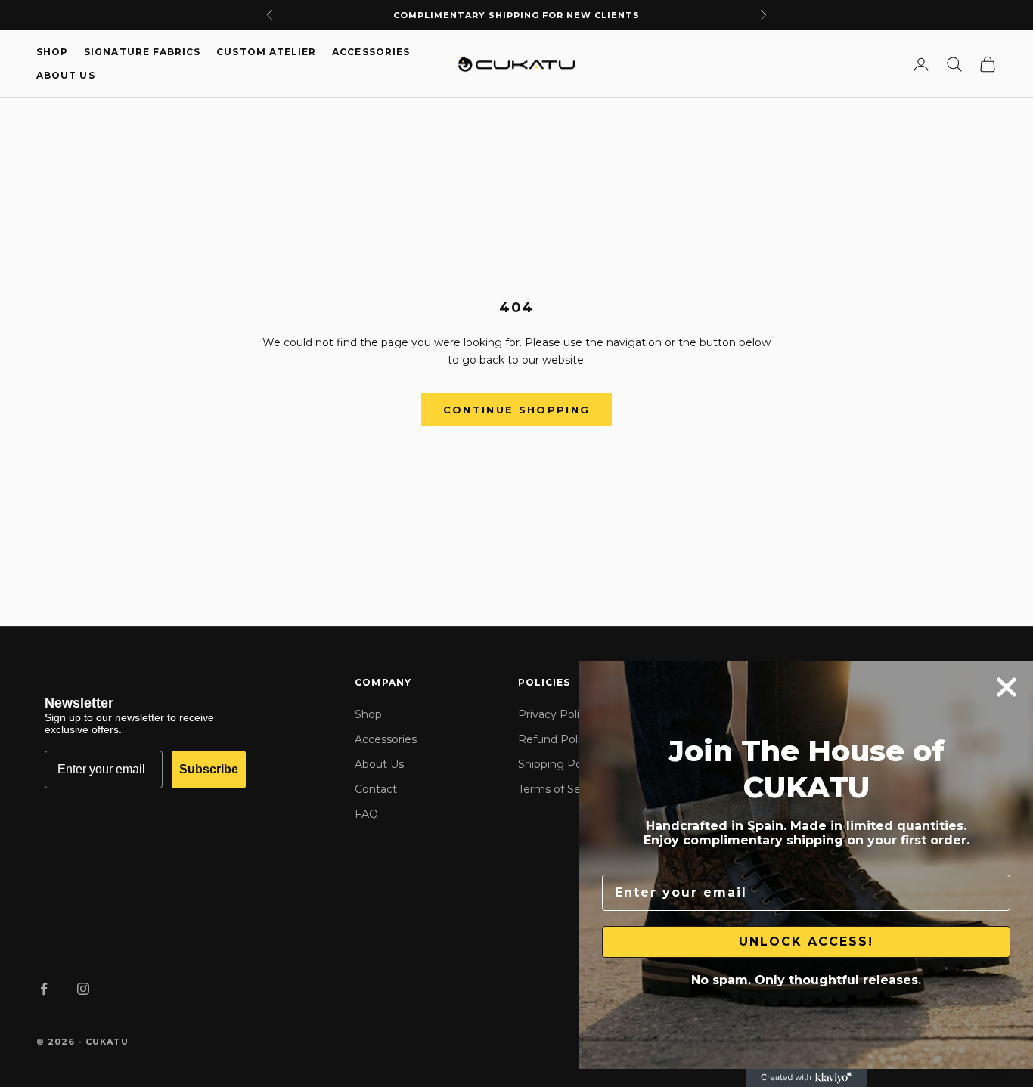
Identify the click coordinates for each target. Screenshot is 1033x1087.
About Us (65, 75)
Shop (52, 51)
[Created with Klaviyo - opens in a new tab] (806, 1078)
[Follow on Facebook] (43, 988)
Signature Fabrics (142, 51)
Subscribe (208, 769)
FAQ (366, 814)
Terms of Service (562, 789)
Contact (376, 789)
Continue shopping (517, 410)
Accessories (371, 51)
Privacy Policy (554, 714)
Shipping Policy (558, 764)
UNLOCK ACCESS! (806, 941)
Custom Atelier (266, 51)
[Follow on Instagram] (83, 988)
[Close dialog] (1006, 687)
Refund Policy (555, 739)
